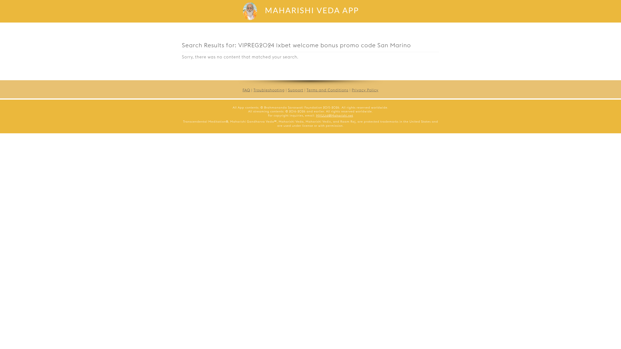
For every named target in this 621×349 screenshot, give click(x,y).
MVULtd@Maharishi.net (334, 115)
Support (295, 90)
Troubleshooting (269, 90)
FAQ (246, 90)
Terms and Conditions (327, 90)
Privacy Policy (365, 90)
